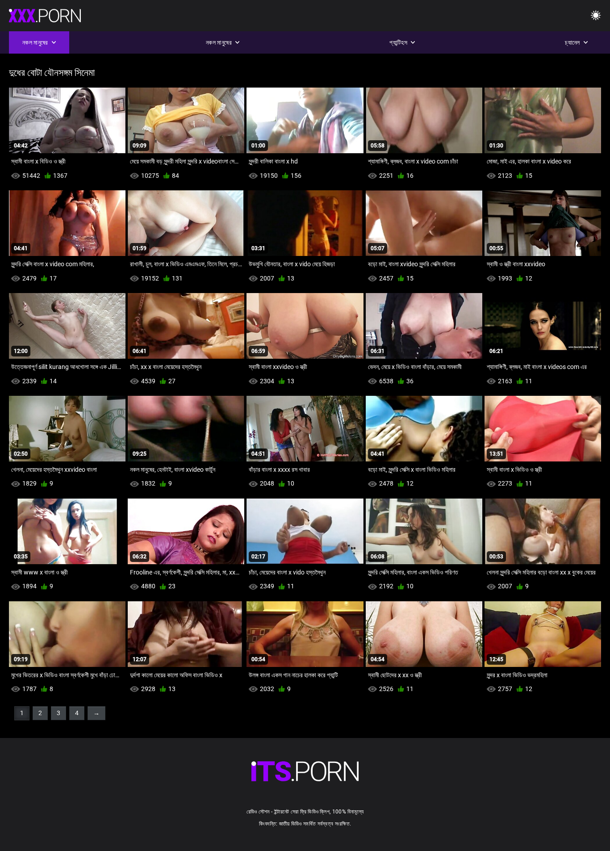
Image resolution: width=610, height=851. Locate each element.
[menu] (595, 15)
